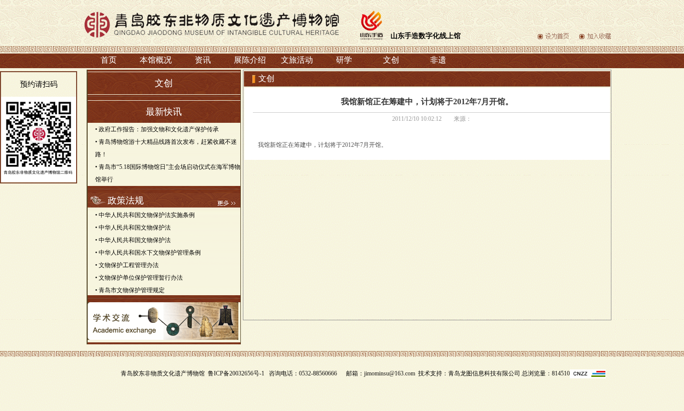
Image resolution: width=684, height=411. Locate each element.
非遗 (438, 60)
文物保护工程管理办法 (129, 265)
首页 (109, 60)
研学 (344, 60)
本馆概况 (156, 60)
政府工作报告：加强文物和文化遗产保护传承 (159, 129)
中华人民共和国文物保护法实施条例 (147, 215)
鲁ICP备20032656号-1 (236, 373)
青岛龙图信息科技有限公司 (484, 373)
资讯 (203, 60)
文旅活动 (297, 60)
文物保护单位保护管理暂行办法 (141, 277)
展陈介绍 (250, 60)
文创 (391, 60)
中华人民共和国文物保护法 (135, 227)
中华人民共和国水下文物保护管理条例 (150, 252)
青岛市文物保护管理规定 (132, 290)
